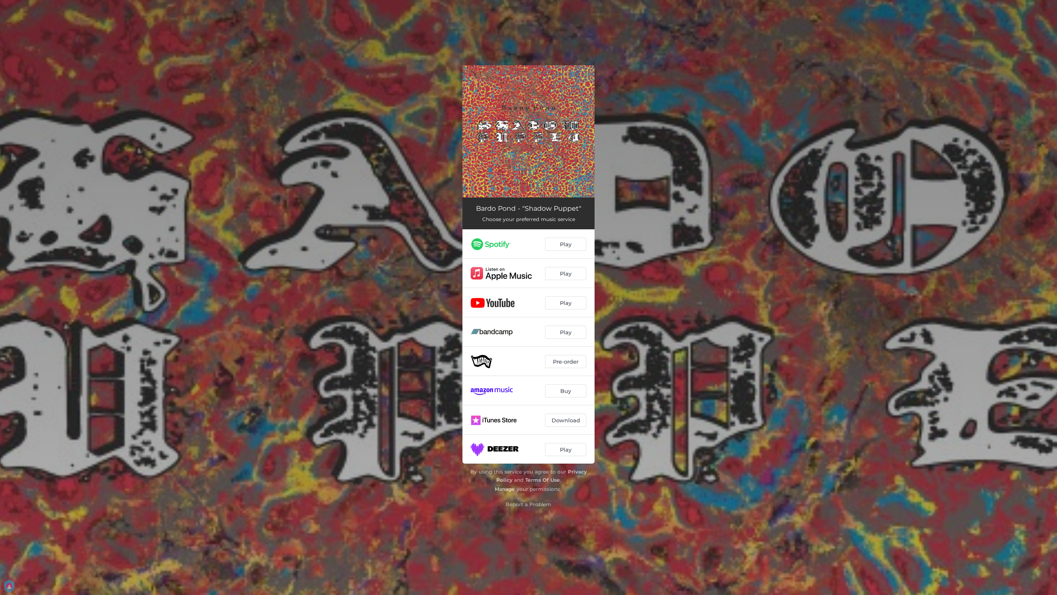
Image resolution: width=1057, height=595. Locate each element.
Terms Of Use (542, 480)
